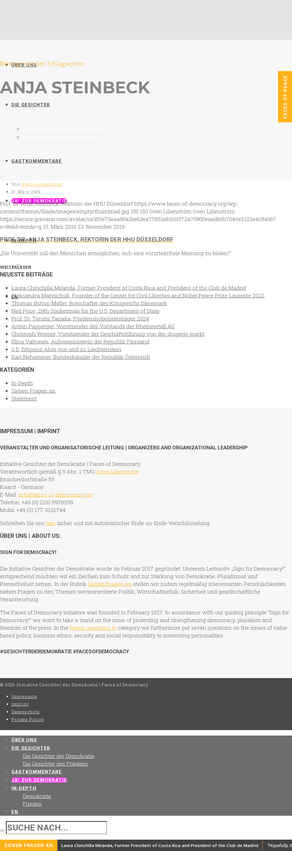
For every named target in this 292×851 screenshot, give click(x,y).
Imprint (20, 704)
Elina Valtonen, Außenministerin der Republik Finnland (80, 341)
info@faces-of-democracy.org (55, 494)
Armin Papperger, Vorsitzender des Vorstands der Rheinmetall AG (93, 326)
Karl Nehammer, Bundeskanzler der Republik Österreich (80, 356)
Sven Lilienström (42, 184)
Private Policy (27, 719)
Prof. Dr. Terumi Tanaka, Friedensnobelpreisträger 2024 (80, 318)
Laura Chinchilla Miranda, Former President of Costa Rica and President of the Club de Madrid (128, 287)
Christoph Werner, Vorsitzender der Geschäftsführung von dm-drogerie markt (107, 333)
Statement (24, 398)
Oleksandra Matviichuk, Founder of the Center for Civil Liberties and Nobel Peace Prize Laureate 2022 (138, 295)
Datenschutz (25, 711)
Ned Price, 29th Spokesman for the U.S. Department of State (85, 310)
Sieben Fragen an (33, 390)
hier (51, 522)
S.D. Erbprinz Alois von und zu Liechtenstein (66, 349)
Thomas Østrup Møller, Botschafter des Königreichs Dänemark (89, 303)
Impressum (24, 696)
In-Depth (22, 383)
